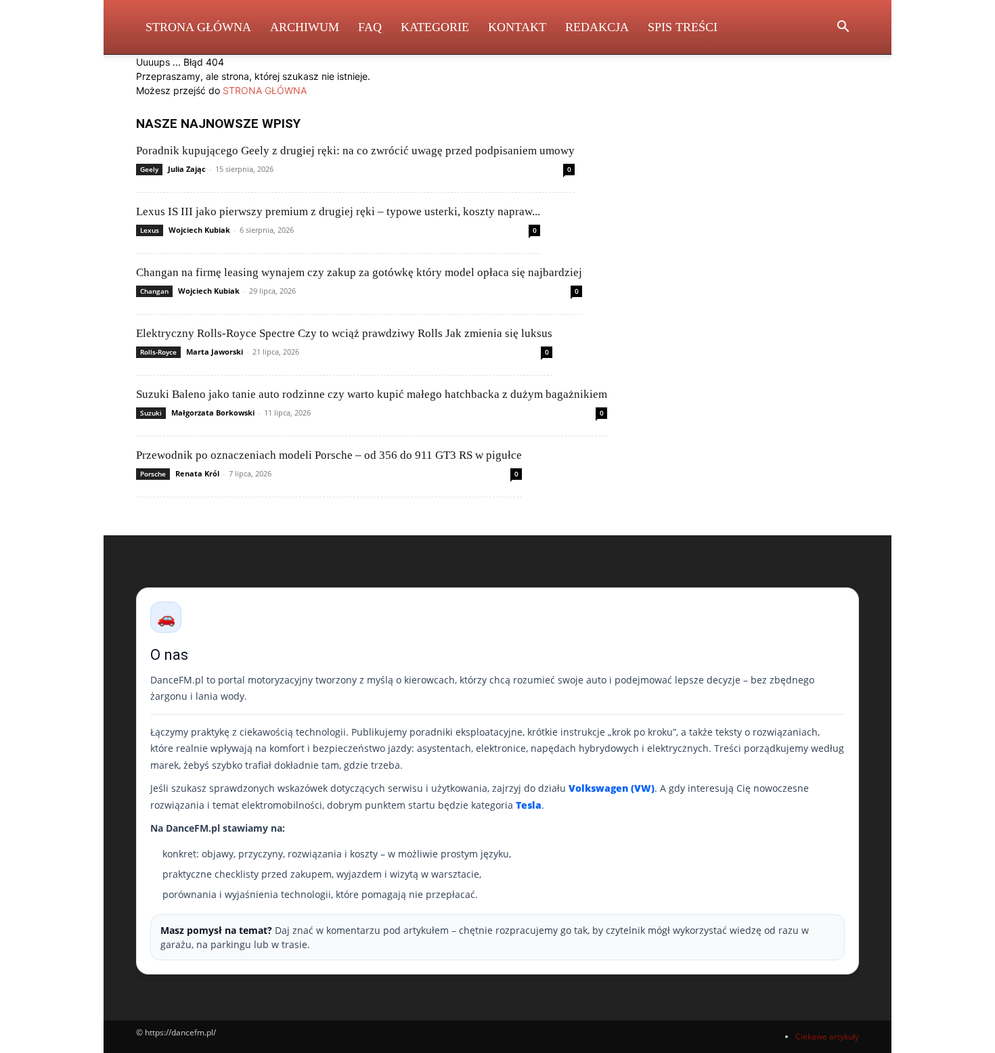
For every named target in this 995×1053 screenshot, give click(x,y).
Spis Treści (682, 27)
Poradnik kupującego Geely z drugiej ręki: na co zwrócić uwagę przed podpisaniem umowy (355, 150)
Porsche (153, 473)
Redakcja (597, 27)
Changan (154, 291)
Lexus (149, 230)
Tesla (528, 805)
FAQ (370, 27)
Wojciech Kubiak (199, 230)
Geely (149, 169)
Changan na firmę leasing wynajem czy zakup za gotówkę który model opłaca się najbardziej (359, 272)
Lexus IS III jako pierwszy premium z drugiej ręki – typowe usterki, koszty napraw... (338, 211)
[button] (842, 28)
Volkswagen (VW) (612, 788)
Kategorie (435, 27)
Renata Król (197, 473)
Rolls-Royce (158, 352)
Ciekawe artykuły (827, 1036)
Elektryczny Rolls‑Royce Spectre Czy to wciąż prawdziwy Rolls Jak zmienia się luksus (344, 333)
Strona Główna (198, 27)
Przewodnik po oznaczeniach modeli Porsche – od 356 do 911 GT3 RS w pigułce (329, 455)
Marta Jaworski (214, 351)
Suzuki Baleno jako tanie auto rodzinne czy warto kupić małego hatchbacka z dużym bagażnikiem (371, 394)
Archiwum (304, 27)
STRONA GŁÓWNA (265, 90)
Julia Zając (187, 169)
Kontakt (517, 27)
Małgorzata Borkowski (213, 412)
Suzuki (151, 413)
